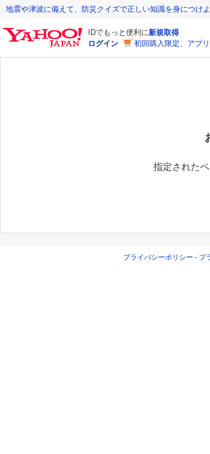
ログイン (103, 43)
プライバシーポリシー (158, 257)
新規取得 (164, 32)
